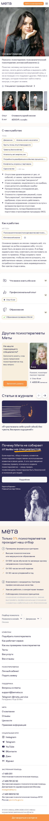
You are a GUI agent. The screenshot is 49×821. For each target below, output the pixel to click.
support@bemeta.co (12, 692)
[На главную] (6, 3)
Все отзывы (8, 658)
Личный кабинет (10, 671)
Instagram (11, 737)
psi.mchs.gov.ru (16, 799)
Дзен (8, 756)
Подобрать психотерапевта (16, 636)
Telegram (10, 741)
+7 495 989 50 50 (10, 794)
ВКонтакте (11, 751)
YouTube (10, 746)
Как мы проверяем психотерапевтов (21, 645)
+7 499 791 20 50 (10, 781)
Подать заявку (9, 675)
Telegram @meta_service (15, 696)
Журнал (10, 760)
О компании (8, 711)
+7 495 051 (7, 773)
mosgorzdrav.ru (9, 789)
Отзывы (6, 715)
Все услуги (7, 654)
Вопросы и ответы (11, 687)
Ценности (7, 720)
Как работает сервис (13, 640)
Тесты (5, 649)
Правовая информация (14, 724)
